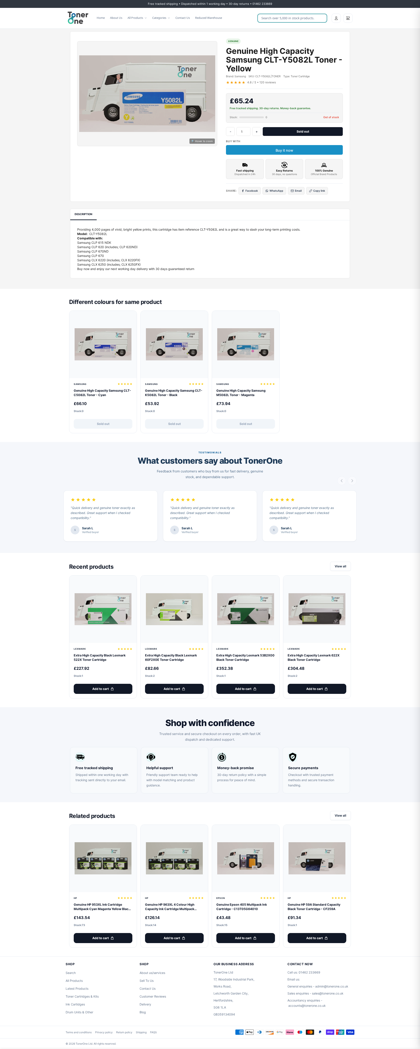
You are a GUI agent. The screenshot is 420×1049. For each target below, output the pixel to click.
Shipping (141, 1032)
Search (71, 973)
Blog (143, 1012)
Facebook (251, 190)
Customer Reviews (153, 996)
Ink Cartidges (75, 1004)
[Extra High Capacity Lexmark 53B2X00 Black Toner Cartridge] (245, 609)
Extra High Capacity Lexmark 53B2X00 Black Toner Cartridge (245, 657)
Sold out (303, 131)
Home (101, 18)
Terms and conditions (79, 1032)
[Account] (336, 18)
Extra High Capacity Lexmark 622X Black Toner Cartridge (314, 657)
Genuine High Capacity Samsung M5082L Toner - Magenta (241, 393)
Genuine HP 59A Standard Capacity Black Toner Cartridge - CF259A (314, 907)
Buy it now (284, 150)
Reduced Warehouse (208, 18)
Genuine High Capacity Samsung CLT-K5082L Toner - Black (173, 393)
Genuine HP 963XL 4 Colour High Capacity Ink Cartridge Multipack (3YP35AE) (169, 907)
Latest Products (77, 988)
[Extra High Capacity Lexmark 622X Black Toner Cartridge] (317, 609)
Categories (159, 18)
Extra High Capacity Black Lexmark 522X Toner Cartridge (100, 657)
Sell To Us (147, 980)
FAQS (153, 1032)
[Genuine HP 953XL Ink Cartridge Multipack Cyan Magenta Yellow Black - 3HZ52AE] (103, 858)
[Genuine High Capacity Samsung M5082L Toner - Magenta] (245, 344)
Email (298, 190)
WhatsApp (276, 190)
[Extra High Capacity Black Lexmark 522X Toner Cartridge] (103, 609)
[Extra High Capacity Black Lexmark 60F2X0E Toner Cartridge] (174, 609)
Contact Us (182, 18)
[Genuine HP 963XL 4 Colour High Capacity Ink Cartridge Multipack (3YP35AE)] (174, 858)
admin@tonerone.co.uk (331, 986)
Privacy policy (104, 1032)
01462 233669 (309, 972)
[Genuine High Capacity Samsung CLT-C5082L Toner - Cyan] (103, 344)
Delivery (145, 1004)
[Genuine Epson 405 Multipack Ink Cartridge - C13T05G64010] (245, 858)
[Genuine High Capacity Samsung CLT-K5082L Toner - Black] (174, 344)
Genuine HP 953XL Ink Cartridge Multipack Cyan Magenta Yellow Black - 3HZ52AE (103, 907)
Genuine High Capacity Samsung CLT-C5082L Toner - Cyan (102, 393)
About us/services (152, 973)
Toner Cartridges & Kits (82, 996)
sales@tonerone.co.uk (327, 993)
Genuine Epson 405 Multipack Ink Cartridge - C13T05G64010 (241, 907)
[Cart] (348, 18)
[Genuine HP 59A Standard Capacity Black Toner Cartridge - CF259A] (317, 858)
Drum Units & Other (79, 1012)
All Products (135, 18)
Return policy (124, 1032)
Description (83, 214)
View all (340, 566)
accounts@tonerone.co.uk (307, 1005)
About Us (116, 18)
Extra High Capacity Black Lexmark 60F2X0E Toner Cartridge (171, 657)
